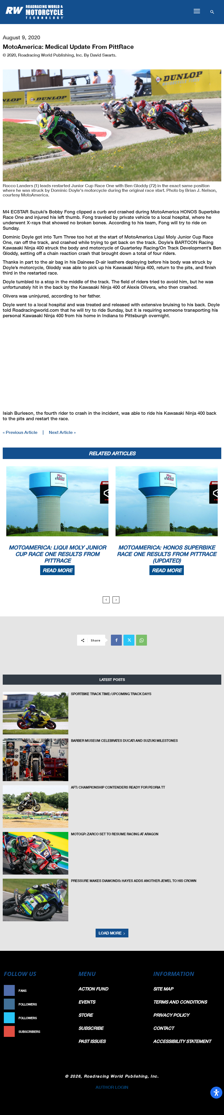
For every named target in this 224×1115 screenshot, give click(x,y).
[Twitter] (128, 640)
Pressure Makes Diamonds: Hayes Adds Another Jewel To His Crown (133, 881)
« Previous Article (20, 432)
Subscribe (62, 1031)
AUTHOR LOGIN (112, 1087)
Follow (64, 1004)
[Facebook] (116, 640)
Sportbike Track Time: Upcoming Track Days (111, 694)
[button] (196, 11)
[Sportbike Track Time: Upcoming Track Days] (35, 713)
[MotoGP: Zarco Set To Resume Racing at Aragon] (35, 853)
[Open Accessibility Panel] (216, 1093)
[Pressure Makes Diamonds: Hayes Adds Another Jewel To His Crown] (35, 900)
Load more (110, 933)
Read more (57, 570)
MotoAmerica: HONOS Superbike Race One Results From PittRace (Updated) (166, 554)
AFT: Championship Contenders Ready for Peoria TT (118, 787)
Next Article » (62, 432)
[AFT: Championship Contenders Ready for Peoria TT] (35, 806)
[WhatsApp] (141, 640)
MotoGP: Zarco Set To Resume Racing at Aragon (114, 834)
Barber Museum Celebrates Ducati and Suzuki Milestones (124, 741)
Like (67, 990)
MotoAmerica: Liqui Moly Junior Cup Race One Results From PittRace (57, 554)
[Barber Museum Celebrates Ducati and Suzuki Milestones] (35, 760)
